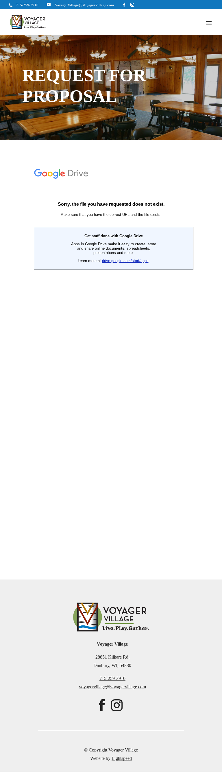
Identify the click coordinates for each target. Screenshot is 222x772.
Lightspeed (122, 758)
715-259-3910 (27, 5)
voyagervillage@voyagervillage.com (112, 686)
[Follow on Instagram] (117, 705)
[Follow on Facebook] (102, 705)
